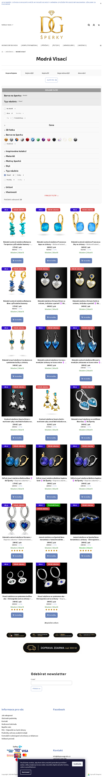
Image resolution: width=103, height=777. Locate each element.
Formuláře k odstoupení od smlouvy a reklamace (20, 736)
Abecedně (81, 73)
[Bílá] (22, 139)
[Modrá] (33, 139)
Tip (9, 118)
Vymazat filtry (51, 195)
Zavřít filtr (50, 80)
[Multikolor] (17, 139)
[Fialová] (43, 139)
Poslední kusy (19, 118)
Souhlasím (77, 764)
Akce (10, 113)
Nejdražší (45, 73)
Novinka (19, 113)
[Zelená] (38, 139)
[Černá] (54, 139)
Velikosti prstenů (8, 739)
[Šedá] (75, 139)
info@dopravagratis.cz (62, 756)
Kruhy (20, 175)
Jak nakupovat (7, 715)
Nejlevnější (29, 73)
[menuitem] (9, 45)
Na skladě (11, 109)
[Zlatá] (6, 139)
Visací (20, 101)
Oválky (21, 180)
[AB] (59, 139)
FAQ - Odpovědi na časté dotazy (14, 730)
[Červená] (27, 139)
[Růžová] (49, 139)
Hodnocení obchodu (9, 724)
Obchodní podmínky (9, 718)
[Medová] (65, 139)
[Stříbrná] (11, 139)
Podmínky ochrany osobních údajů (14, 733)
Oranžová (11, 144)
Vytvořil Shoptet (95, 774)
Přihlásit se (36, 689)
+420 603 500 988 (59, 759)
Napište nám (6, 727)
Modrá (25, 96)
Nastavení (25, 772)
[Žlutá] (70, 139)
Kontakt (5, 721)
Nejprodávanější (63, 73)
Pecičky (10, 180)
